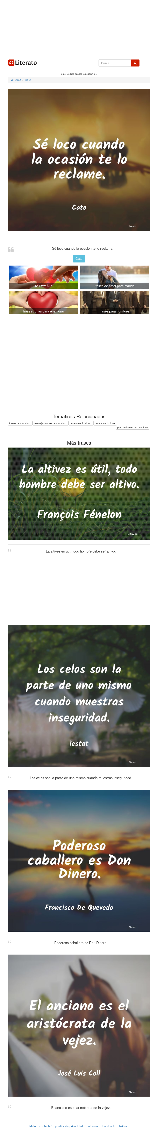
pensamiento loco (105, 423)
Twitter (122, 1126)
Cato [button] (79, 258)
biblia (32, 1126)
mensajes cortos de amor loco (50, 423)
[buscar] (135, 62)
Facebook (108, 1126)
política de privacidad (69, 1126)
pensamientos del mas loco (132, 427)
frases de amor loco (20, 423)
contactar (46, 1126)
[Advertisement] (79, 29)
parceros (92, 1126)
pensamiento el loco (81, 423)
